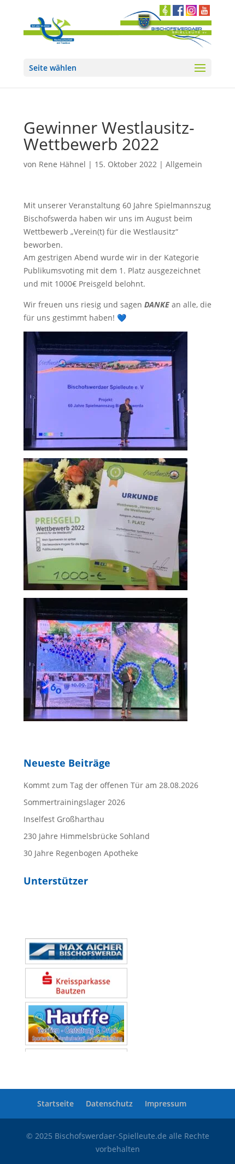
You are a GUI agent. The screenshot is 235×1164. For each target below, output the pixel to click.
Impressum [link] (165, 1103)
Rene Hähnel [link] (62, 164)
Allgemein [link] (184, 164)
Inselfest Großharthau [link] (64, 819)
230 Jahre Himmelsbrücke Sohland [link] (87, 836)
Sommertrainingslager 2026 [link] (74, 802)
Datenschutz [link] (109, 1103)
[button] (118, 68)
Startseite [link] (55, 1103)
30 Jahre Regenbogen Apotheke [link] (81, 853)
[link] (105, 444)
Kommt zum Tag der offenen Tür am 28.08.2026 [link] (111, 785)
